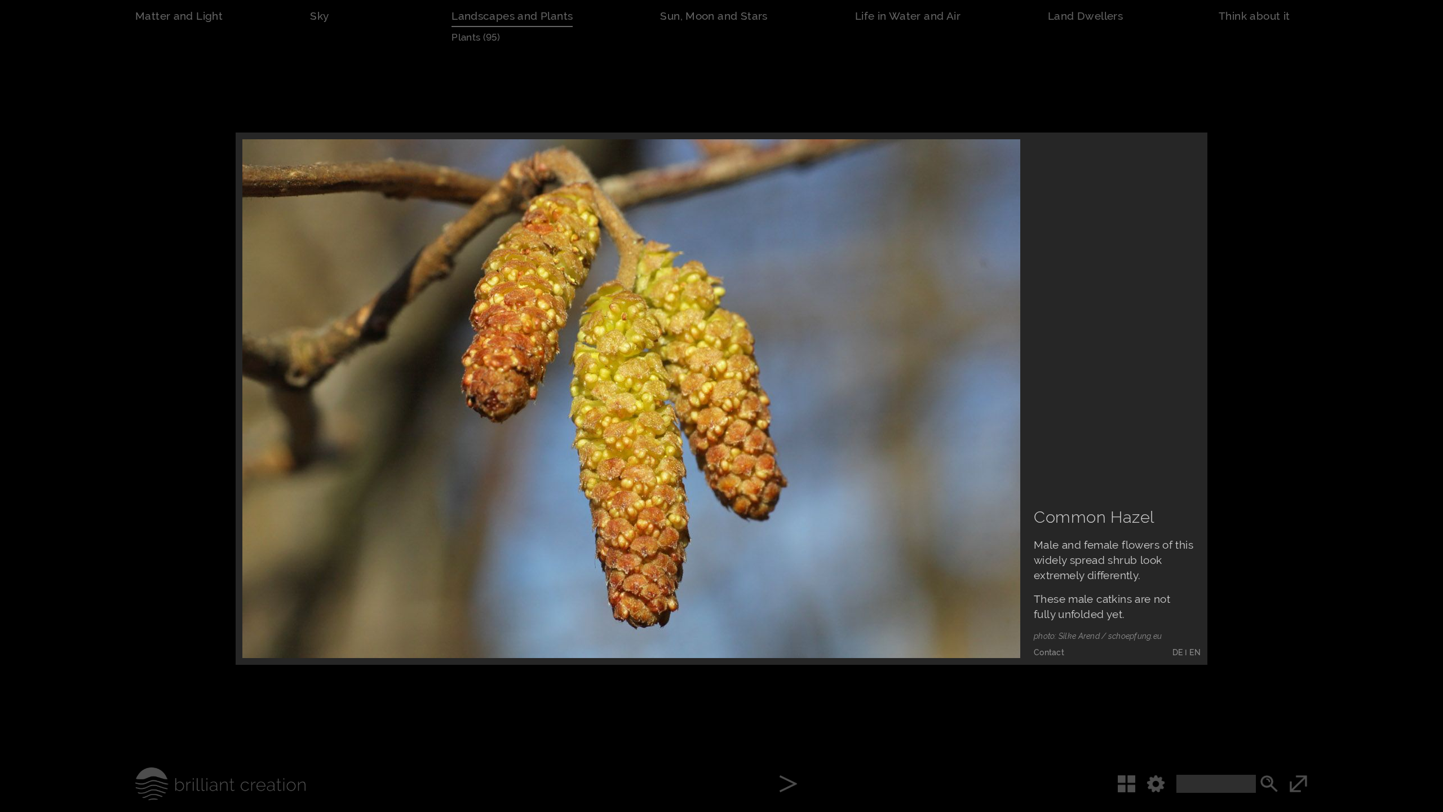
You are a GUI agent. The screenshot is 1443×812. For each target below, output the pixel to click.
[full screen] (1315, 784)
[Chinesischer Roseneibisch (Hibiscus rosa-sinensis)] (788, 785)
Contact (1049, 652)
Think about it (1254, 16)
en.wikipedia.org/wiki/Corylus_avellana (400, 469)
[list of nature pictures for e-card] (988, 625)
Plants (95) (476, 37)
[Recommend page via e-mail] (937, 625)
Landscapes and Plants (512, 16)
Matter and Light (179, 16)
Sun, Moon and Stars (713, 16)
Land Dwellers (1085, 16)
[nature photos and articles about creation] (203, 784)
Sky (319, 16)
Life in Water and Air (907, 16)
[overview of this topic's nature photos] (1132, 784)
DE (1177, 652)
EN (1195, 652)
